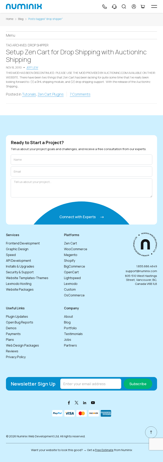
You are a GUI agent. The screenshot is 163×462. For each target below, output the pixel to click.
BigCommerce (74, 266)
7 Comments (80, 94)
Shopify (69, 260)
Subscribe (138, 383)
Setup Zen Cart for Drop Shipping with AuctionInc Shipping (76, 55)
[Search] (123, 6)
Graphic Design (17, 249)
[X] (76, 402)
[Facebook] (69, 402)
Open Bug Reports (19, 322)
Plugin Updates (17, 316)
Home (9, 19)
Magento (70, 255)
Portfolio (70, 328)
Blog (20, 19)
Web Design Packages (22, 345)
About (68, 316)
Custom (70, 289)
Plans (10, 339)
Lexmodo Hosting (18, 283)
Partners (70, 345)
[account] (134, 7)
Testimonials (73, 334)
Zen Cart (70, 243)
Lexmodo (71, 283)
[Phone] (104, 6)
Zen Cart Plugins (51, 94)
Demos (11, 328)
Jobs (67, 339)
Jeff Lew (32, 67)
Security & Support (20, 272)
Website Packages (20, 289)
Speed (11, 255)
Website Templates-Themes (27, 278)
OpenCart (71, 272)
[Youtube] (93, 402)
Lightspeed (72, 278)
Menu (10, 35)
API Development (18, 260)
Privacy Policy (16, 357)
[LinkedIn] (84, 402)
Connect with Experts (77, 216)
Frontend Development (23, 243)
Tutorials (29, 94)
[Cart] (143, 6)
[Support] (114, 6)
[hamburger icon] (154, 6)
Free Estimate (104, 450)
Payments (13, 334)
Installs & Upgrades (20, 266)
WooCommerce (75, 249)
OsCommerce (74, 295)
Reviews (12, 351)
